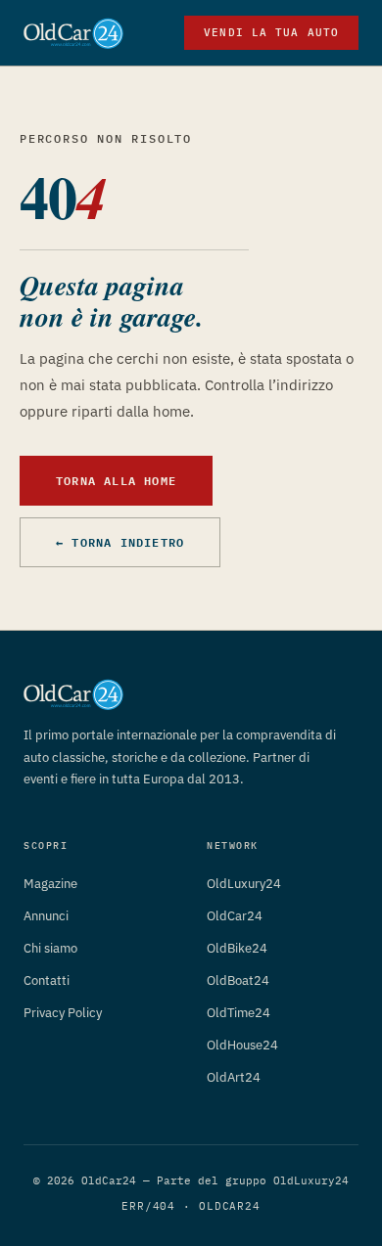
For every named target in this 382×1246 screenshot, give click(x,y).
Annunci (46, 916)
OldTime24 (238, 1012)
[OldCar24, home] (73, 33)
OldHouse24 (242, 1045)
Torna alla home (116, 480)
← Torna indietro (120, 542)
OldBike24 (237, 948)
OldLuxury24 (244, 883)
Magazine (50, 883)
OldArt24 (234, 1077)
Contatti (47, 980)
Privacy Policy (63, 1012)
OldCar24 (235, 916)
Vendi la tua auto (271, 32)
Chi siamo (50, 948)
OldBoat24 (238, 980)
